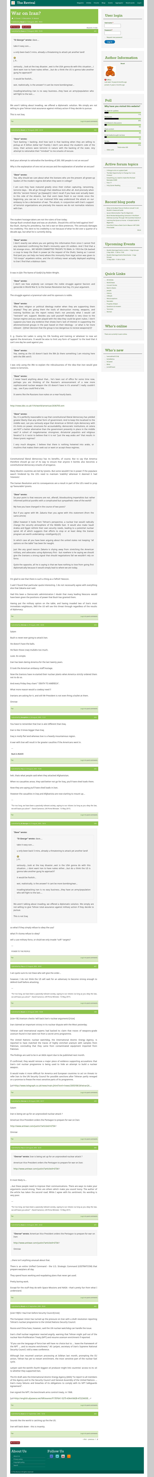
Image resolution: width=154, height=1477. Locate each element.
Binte (108, 364)
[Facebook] (51, 1456)
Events (110, 3)
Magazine (80, 3)
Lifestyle (109, 296)
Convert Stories (112, 285)
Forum (18, 18)
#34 (95, 717)
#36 (95, 823)
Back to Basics (111, 288)
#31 (95, 31)
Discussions (27, 18)
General (36, 18)
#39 (95, 1101)
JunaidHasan (111, 367)
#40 (95, 1148)
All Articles (110, 280)
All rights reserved (27, 1472)
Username (109, 23)
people (109, 290)
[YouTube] (63, 1456)
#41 (95, 1225)
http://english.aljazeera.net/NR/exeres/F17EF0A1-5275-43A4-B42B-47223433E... (53, 1398)
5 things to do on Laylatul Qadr (117, 170)
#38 (95, 1012)
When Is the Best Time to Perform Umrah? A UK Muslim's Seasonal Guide (123, 209)
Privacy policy (18, 1459)
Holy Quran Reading (113, 185)
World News (111, 283)
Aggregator (119, 3)
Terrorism (110, 309)
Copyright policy (19, 1462)
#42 (95, 1306)
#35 (95, 769)
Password (109, 30)
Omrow (23, 625)
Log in (139, 3)
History (109, 293)
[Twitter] (57, 1456)
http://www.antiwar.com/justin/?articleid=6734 (33, 1126)
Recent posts (130, 3)
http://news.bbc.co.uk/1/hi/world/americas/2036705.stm (37, 405)
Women (109, 312)
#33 (95, 625)
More (139, 188)
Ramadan (110, 301)
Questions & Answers (114, 306)
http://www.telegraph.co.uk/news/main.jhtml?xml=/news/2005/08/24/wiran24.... (53, 1085)
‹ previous (91, 1439)
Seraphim (24, 717)
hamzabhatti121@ (113, 356)
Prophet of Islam (112, 304)
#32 (95, 130)
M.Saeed (109, 362)
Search (16, 1465)
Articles (88, 3)
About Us (17, 1456)
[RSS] (69, 1456)
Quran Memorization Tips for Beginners (120, 213)
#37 (95, 966)
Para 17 (109, 183)
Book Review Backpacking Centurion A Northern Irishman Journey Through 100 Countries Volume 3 (124, 216)
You (22, 769)
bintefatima (110, 359)
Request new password (114, 37)
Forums (96, 3)
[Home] (13, 3)
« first (85, 1439)
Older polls (110, 150)
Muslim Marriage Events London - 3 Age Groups (123, 250)
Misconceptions (112, 298)
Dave (23, 31)
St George (24, 823)
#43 (95, 1414)
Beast (22, 22)
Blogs (103, 3)
